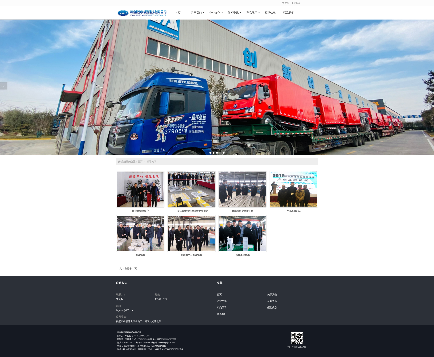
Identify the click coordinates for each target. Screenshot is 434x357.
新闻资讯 (272, 301)
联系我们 (221, 314)
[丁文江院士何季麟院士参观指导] (191, 189)
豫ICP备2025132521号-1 (172, 349)
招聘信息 (272, 307)
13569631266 (161, 299)
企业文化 (221, 301)
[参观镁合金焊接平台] (242, 189)
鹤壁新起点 (131, 349)
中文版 (285, 3)
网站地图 (142, 349)
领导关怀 (151, 161)
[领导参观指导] (242, 233)
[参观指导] (140, 233)
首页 (140, 161)
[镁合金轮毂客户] (140, 189)
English (296, 3)
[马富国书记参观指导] (191, 233)
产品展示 (221, 307)
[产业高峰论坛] (293, 189)
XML (150, 349)
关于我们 (272, 294)
